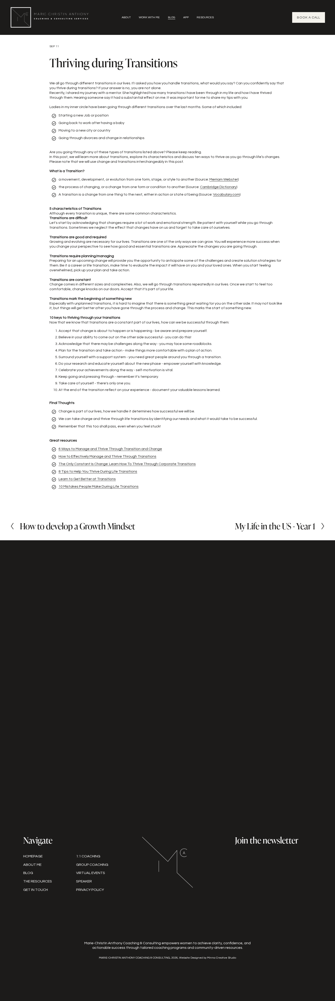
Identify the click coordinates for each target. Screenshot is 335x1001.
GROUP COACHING (92, 864)
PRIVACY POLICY (90, 890)
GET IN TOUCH (35, 890)
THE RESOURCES (37, 881)
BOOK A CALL (308, 17)
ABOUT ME (32, 864)
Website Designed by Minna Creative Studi (207, 957)
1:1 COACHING (88, 856)
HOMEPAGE (33, 856)
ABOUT (126, 17)
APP (186, 17)
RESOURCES (205, 17)
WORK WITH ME (149, 17)
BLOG (171, 17)
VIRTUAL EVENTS (90, 873)
